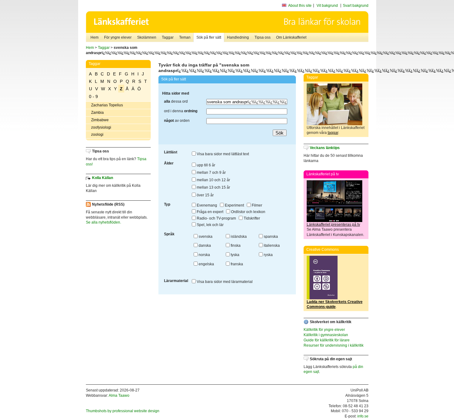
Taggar (168, 37)
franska (236, 264)
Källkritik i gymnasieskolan (326, 335)
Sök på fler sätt (208, 37)
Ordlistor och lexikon (247, 212)
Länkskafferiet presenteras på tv (333, 224)
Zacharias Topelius (107, 105)
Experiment (234, 205)
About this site (300, 5)
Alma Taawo (119, 395)
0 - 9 (93, 96)
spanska (270, 236)
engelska (206, 264)
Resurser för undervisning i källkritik (334, 345)
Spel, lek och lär (210, 225)
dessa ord (176, 101)
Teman (185, 37)
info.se (362, 416)
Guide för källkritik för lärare (327, 340)
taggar (333, 132)
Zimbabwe (100, 120)
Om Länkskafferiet (291, 37)
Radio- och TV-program (216, 218)
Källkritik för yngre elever (324, 329)
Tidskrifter (251, 218)
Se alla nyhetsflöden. (103, 222)
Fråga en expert (209, 212)
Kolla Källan (102, 178)
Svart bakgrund (355, 5)
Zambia (97, 112)
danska (204, 245)
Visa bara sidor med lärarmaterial (224, 282)
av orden (177, 120)
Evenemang (206, 205)
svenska (205, 236)
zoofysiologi (101, 127)
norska (204, 255)
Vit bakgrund (327, 5)
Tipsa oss (262, 37)
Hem (94, 37)
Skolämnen (146, 37)
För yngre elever (118, 37)
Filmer (256, 205)
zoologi (97, 134)
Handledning (238, 37)
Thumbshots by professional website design (122, 411)
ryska (268, 255)
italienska (271, 245)
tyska (234, 255)
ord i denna (180, 111)
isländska (238, 236)
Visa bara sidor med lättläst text (222, 154)
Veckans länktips (325, 148)
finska (235, 245)
